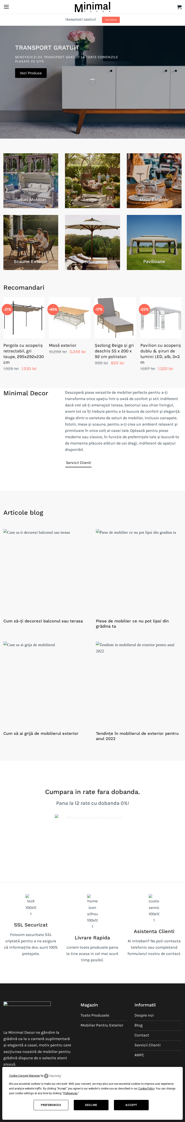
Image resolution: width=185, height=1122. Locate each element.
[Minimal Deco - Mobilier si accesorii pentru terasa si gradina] (92, 6)
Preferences (51, 1105)
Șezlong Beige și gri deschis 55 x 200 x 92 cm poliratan (114, 351)
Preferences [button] (70, 1093)
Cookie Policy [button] (146, 1088)
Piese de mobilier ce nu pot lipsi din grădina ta (132, 624)
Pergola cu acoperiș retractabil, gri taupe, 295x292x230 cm (23, 354)
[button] (6, 7)
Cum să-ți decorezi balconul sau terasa (43, 621)
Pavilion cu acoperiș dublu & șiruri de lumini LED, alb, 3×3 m (160, 354)
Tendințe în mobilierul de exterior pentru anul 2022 (137, 736)
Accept (131, 1105)
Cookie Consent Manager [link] (24, 1075)
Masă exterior (62, 345)
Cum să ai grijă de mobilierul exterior (41, 733)
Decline (91, 1105)
